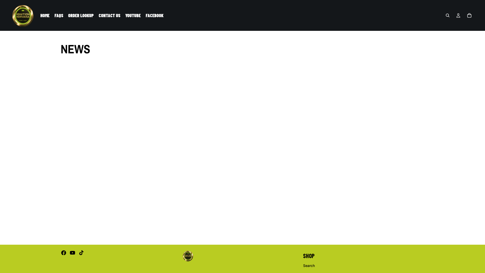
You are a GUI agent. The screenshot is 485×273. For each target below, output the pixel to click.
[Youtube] (72, 253)
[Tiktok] (81, 253)
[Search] (447, 15)
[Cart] (469, 15)
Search (309, 265)
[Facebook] (64, 253)
